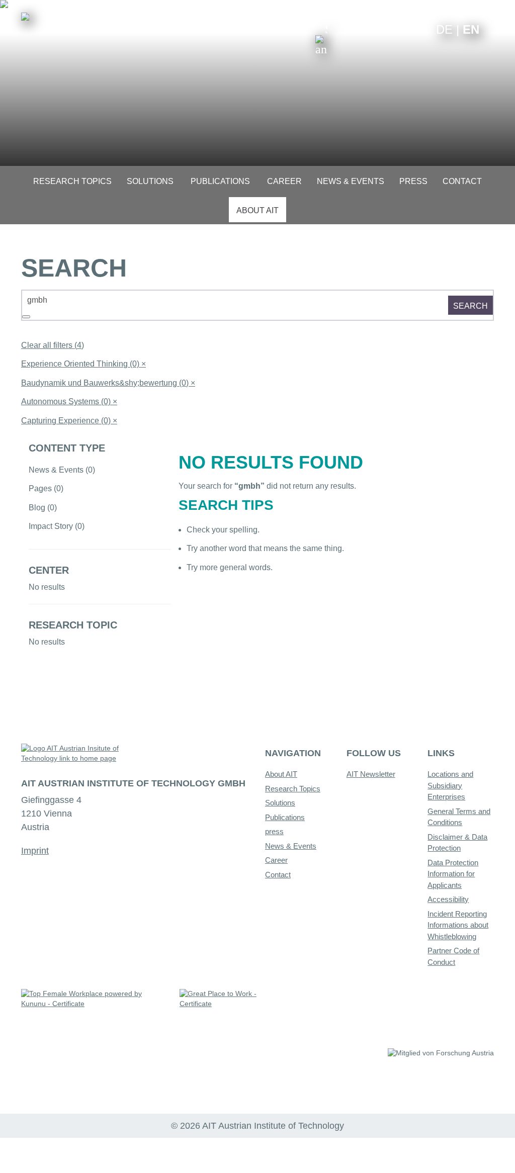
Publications (285, 817)
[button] (321, 39)
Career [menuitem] (284, 181)
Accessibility (448, 899)
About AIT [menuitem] (257, 210)
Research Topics (292, 788)
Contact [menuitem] (462, 181)
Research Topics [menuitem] (72, 181)
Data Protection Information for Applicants (452, 873)
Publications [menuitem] (220, 181)
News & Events (290, 846)
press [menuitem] (413, 181)
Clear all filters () (52, 345)
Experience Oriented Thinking (83, 363)
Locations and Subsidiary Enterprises (450, 785)
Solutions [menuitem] (150, 181)
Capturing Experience (69, 420)
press (274, 831)
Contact (278, 874)
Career (276, 860)
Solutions (280, 802)
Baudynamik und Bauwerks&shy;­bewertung (108, 383)
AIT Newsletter (371, 774)
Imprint (35, 851)
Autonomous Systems (69, 401)
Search (470, 306)
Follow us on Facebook (420, 29)
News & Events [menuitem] (350, 181)
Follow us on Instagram (405, 29)
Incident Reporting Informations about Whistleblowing (457, 925)
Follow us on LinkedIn (389, 29)
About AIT (281, 774)
